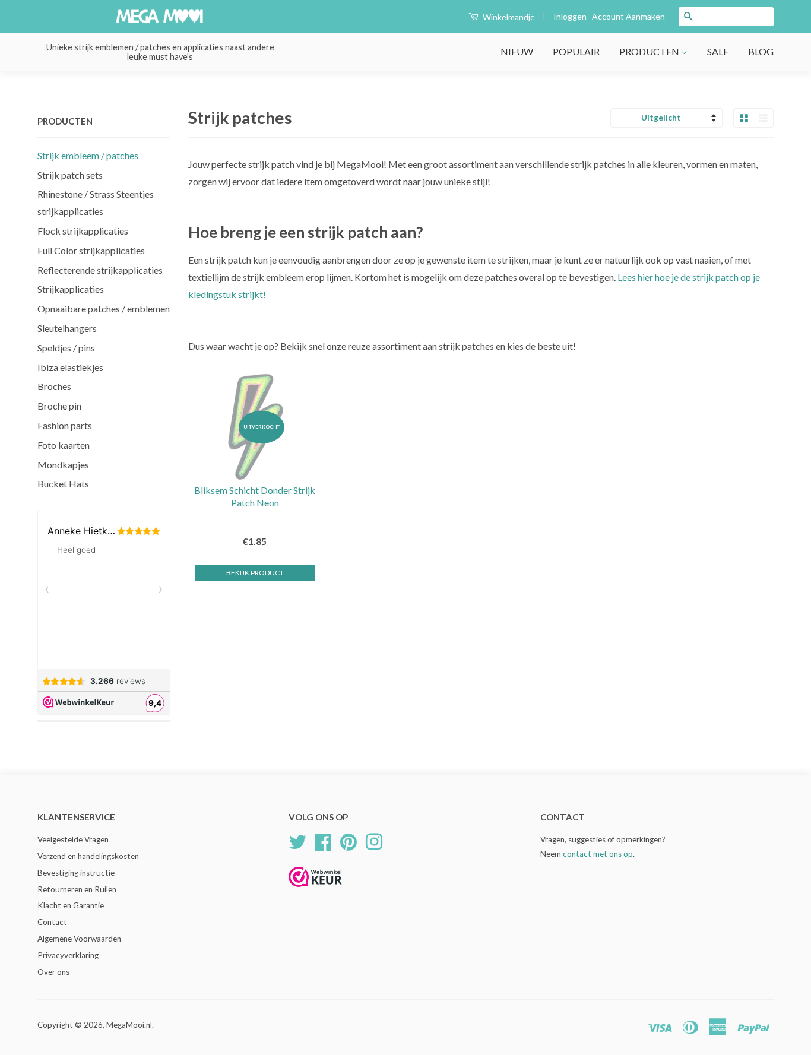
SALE (717, 51)
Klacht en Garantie (70, 905)
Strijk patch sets (70, 174)
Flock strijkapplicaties (82, 230)
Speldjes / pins (66, 347)
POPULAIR (576, 51)
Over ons (53, 972)
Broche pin (59, 405)
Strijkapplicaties (70, 288)
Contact (52, 922)
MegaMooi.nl (129, 1024)
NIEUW (516, 51)
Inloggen (570, 16)
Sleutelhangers (67, 328)
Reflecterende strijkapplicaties (100, 269)
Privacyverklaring (68, 955)
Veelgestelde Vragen (73, 839)
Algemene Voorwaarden (79, 938)
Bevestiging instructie (76, 872)
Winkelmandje (508, 17)
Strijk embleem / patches (87, 155)
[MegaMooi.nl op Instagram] (374, 840)
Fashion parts (64, 425)
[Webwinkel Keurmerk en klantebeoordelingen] (315, 890)
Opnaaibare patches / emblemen (103, 308)
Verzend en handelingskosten (88, 856)
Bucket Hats (63, 483)
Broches (54, 386)
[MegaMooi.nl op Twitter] (297, 840)
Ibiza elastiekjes (70, 367)
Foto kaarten (63, 445)
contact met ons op (598, 853)
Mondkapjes (63, 464)
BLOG (761, 51)
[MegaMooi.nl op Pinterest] (348, 840)
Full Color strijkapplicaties (91, 250)
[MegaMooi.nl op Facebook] (323, 840)
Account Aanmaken (628, 16)
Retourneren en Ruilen (76, 889)
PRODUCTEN (650, 51)
